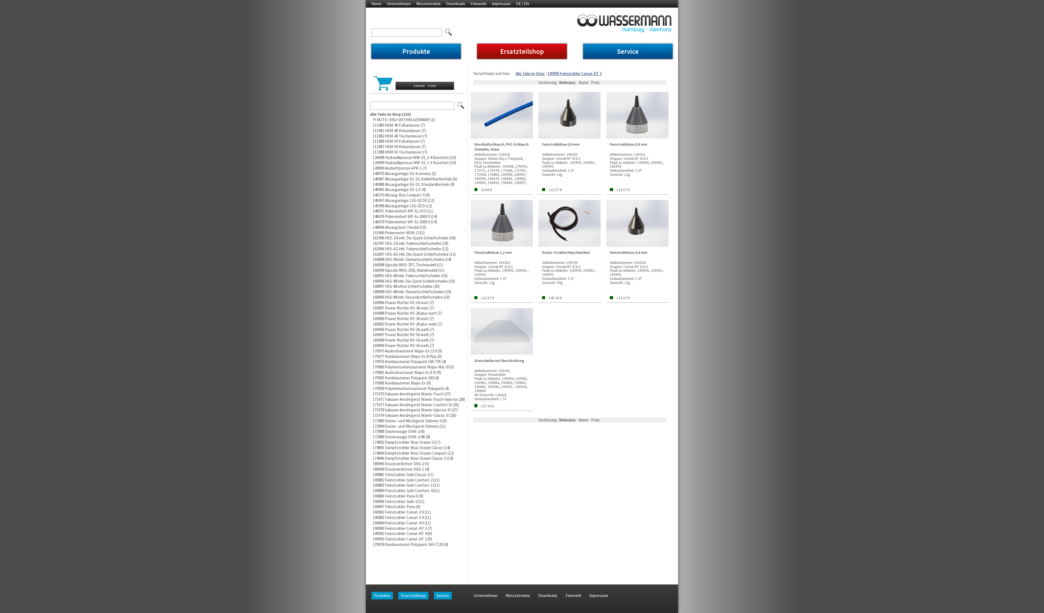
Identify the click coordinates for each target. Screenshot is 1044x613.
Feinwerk (478, 3)
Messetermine (428, 3)
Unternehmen (399, 3)
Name (583, 82)
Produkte (416, 51)
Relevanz (567, 82)
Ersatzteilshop (522, 51)
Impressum (501, 3)
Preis (595, 82)
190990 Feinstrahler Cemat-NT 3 (575, 73)
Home (376, 3)
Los (461, 106)
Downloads (455, 3)
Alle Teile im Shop (530, 73)
